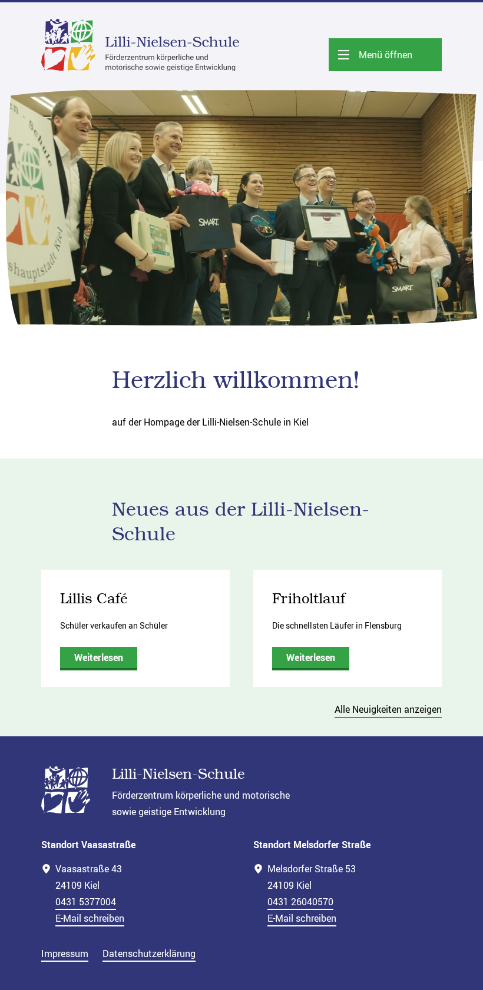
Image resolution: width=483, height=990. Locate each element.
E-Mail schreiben (89, 918)
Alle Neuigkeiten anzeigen (388, 709)
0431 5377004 (85, 901)
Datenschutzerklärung (149, 953)
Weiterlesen (98, 657)
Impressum (64, 953)
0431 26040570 (300, 901)
